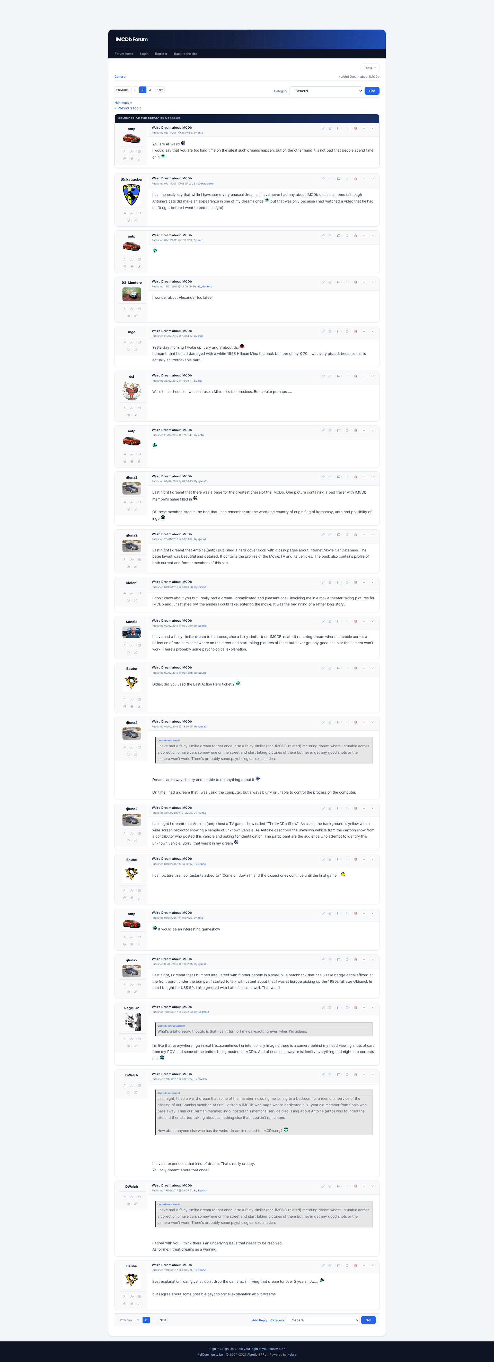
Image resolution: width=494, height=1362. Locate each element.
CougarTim (178, 1025)
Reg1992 (131, 1008)
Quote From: (164, 740)
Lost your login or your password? (261, 1349)
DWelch (131, 1075)
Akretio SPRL (257, 1354)
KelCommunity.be (210, 1354)
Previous (122, 90)
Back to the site (185, 54)
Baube (131, 668)
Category (281, 91)
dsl (131, 376)
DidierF (132, 583)
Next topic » (123, 102)
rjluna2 (131, 477)
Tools (369, 68)
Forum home (124, 54)
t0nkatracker (132, 179)
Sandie (131, 622)
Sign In (214, 1349)
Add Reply (259, 1320)
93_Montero (132, 282)
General (120, 76)
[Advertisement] (247, 14)
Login (144, 54)
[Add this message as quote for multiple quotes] (347, 128)
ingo (131, 332)
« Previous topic (128, 108)
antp (131, 129)
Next (159, 90)
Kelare (292, 1354)
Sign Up (228, 1349)
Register (161, 54)
